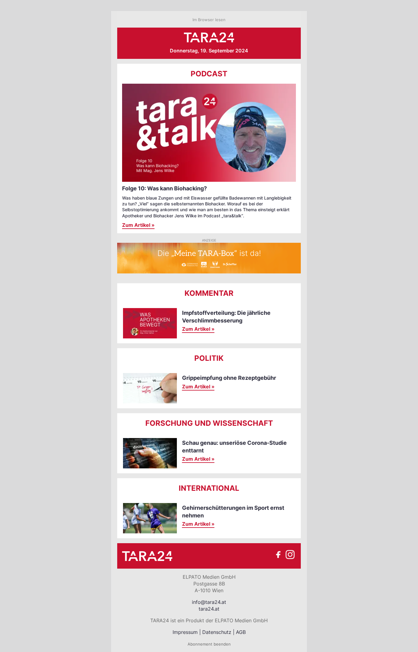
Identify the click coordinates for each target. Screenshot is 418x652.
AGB (241, 632)
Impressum (185, 632)
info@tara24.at (209, 602)
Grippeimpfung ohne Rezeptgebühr (229, 378)
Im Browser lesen (209, 19)
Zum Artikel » (138, 225)
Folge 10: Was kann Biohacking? (164, 188)
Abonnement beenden (209, 644)
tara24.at (209, 609)
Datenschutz (216, 632)
